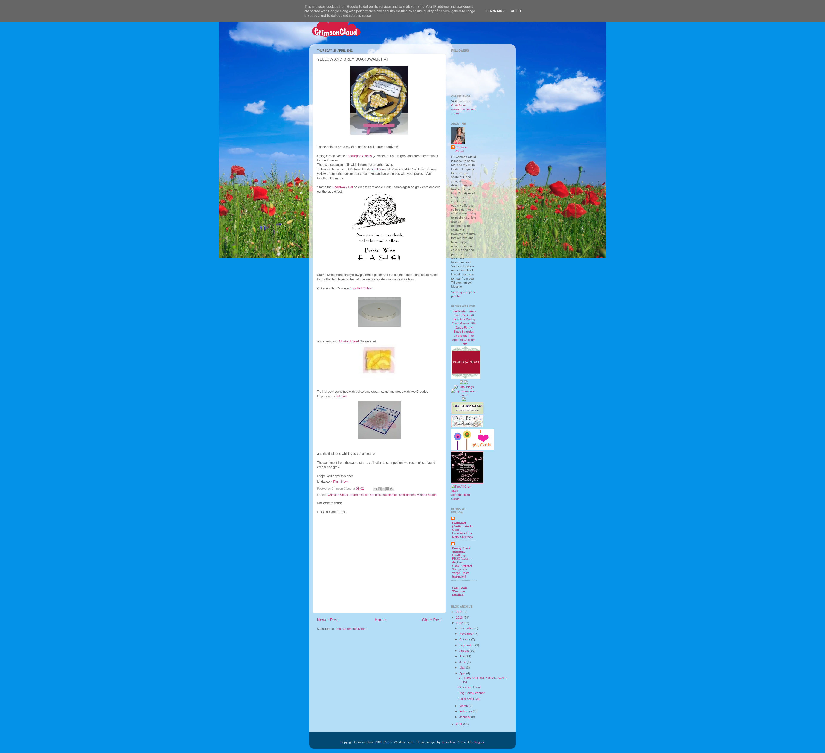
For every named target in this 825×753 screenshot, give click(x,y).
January (465, 717)
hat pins (341, 396)
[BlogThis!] (379, 489)
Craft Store (458, 105)
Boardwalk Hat (342, 187)
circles (376, 169)
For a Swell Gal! (469, 698)
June (463, 662)
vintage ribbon (427, 494)
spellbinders (407, 494)
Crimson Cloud (338, 494)
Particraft (468, 315)
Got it (516, 11)
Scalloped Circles (359, 156)
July (462, 656)
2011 (459, 724)
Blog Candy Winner (471, 693)
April (462, 673)
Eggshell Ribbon (361, 288)
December (466, 628)
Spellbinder (459, 311)
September (467, 645)
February (466, 711)
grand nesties (359, 494)
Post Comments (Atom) (351, 628)
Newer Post (327, 620)
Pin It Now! (340, 481)
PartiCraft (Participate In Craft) (462, 526)
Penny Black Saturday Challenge (464, 331)
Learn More (496, 11)
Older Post (432, 620)
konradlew (448, 742)
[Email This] (375, 489)
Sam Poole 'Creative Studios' (460, 591)
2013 (460, 617)
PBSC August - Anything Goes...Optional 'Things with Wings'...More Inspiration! (462, 567)
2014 (460, 611)
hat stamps (389, 494)
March (464, 705)
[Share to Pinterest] (392, 489)
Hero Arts (458, 319)
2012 (460, 623)
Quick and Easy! (469, 687)
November (466, 633)
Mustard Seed (349, 341)
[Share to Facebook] (387, 489)
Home (380, 620)
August (464, 650)
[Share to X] (383, 489)
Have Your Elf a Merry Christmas (462, 535)
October (465, 639)
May (462, 667)
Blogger (479, 742)
